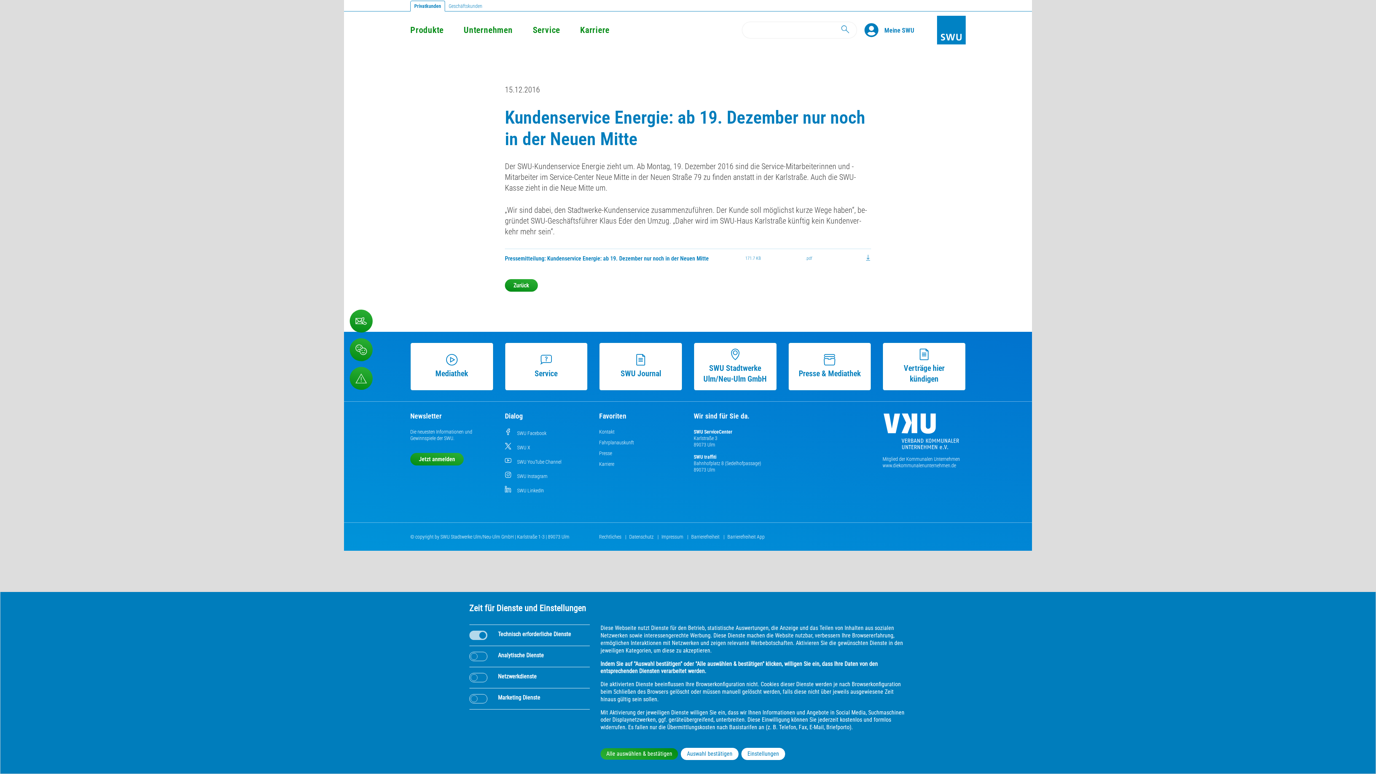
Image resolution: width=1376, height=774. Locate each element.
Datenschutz (642, 537)
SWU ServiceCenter (713, 432)
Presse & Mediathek (830, 373)
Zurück (521, 285)
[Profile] (874, 30)
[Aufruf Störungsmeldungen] (361, 378)
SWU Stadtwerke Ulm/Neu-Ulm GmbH (735, 373)
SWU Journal (641, 373)
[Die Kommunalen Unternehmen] (921, 434)
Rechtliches (610, 537)
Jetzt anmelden (437, 459)
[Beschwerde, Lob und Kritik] (361, 349)
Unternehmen (488, 30)
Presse (605, 453)
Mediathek (451, 373)
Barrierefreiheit (706, 537)
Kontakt (607, 432)
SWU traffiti (705, 457)
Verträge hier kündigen (924, 373)
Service (546, 30)
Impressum (672, 537)
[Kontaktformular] (361, 321)
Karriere (595, 30)
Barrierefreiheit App (746, 537)
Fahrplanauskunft (616, 442)
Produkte (427, 30)
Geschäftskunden (465, 6)
